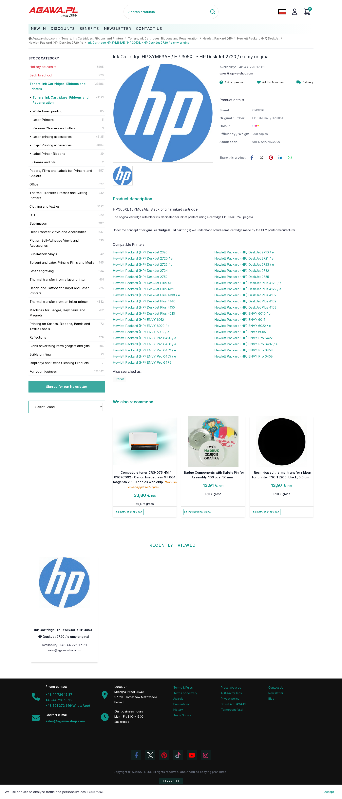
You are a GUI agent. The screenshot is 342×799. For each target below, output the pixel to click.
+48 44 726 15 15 (59, 700)
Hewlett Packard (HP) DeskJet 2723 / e (244, 264)
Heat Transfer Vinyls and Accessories (57, 232)
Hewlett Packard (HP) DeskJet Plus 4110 (144, 283)
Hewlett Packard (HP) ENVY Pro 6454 (243, 350)
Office (33, 184)
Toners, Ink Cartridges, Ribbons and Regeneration (60, 99)
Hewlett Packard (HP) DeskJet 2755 (241, 277)
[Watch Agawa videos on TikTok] (178, 755)
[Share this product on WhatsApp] (290, 157)
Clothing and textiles (44, 206)
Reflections (37, 337)
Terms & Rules (183, 687)
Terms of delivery (185, 693)
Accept (329, 791)
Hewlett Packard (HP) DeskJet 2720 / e (143, 258)
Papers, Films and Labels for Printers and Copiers (60, 173)
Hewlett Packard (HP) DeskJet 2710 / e (244, 252)
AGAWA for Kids (231, 693)
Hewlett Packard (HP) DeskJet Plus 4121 (143, 289)
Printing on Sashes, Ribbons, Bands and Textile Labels (59, 326)
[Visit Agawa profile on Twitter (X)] (150, 755)
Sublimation (38, 223)
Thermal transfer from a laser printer (57, 279)
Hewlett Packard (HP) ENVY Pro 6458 (243, 356)
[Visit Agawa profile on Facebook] (136, 755)
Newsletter (117, 28)
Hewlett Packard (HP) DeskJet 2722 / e (142, 264)
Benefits (89, 28)
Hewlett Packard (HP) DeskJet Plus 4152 (245, 301)
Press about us (231, 687)
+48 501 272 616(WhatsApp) (68, 706)
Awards (178, 698)
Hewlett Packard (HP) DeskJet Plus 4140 (144, 301)
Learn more (95, 792)
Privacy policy (230, 698)
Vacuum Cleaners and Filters (54, 128)
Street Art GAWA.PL (234, 704)
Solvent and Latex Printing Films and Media (61, 262)
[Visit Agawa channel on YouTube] (192, 755)
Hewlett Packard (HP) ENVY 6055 (240, 332)
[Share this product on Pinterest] (271, 157)
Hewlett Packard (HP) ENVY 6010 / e (242, 313)
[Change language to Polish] (282, 12)
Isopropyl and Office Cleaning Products (59, 363)
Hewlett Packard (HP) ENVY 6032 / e (141, 332)
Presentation (181, 704)
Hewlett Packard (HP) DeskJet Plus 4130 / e (146, 295)
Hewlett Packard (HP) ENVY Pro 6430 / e (144, 344)
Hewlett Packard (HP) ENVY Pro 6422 (243, 338)
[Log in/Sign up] (294, 11)
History (178, 709)
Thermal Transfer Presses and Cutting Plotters (58, 195)
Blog (271, 698)
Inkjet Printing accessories (52, 145)
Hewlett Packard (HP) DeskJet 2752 (140, 277)
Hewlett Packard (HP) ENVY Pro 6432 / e (245, 344)
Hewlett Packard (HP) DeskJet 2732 (241, 271)
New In (38, 28)
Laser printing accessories (52, 137)
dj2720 (119, 379)
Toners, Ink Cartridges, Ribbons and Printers (57, 86)
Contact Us (149, 28)
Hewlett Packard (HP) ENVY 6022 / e (242, 326)
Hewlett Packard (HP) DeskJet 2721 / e (244, 258)
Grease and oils (44, 162)
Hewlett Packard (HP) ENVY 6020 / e (141, 326)
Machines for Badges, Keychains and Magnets (57, 312)
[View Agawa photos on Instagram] (206, 755)
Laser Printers (43, 120)
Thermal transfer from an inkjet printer (58, 302)
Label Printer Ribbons (48, 154)
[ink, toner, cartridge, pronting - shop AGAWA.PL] (76, 12)
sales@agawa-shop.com (236, 73)
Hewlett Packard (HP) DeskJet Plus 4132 (245, 295)
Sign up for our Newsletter (66, 387)
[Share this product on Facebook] (252, 157)
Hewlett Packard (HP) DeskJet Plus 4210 (144, 313)
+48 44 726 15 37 (59, 694)
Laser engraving (41, 271)
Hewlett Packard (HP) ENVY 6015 (239, 320)
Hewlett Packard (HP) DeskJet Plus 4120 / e (247, 283)
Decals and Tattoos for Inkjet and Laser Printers (59, 290)
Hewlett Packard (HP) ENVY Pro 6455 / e (144, 356)
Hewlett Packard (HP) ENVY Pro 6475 (142, 362)
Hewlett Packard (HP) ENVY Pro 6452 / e (144, 350)
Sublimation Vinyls (43, 254)
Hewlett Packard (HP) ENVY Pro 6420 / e (144, 338)
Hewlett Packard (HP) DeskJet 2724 (140, 271)
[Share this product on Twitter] (261, 157)
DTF (32, 215)
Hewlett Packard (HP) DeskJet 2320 (140, 252)
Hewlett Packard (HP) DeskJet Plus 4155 (144, 307)
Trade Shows (182, 715)
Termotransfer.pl (232, 709)
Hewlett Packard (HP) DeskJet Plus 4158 (245, 307)
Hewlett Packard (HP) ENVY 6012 (138, 320)
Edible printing (40, 354)
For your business (43, 371)
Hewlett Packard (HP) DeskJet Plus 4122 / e (247, 289)
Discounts (63, 28)
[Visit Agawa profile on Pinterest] (164, 755)
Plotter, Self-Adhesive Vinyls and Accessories (54, 243)
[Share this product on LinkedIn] (280, 157)
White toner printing (47, 111)
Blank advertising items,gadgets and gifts (59, 346)
